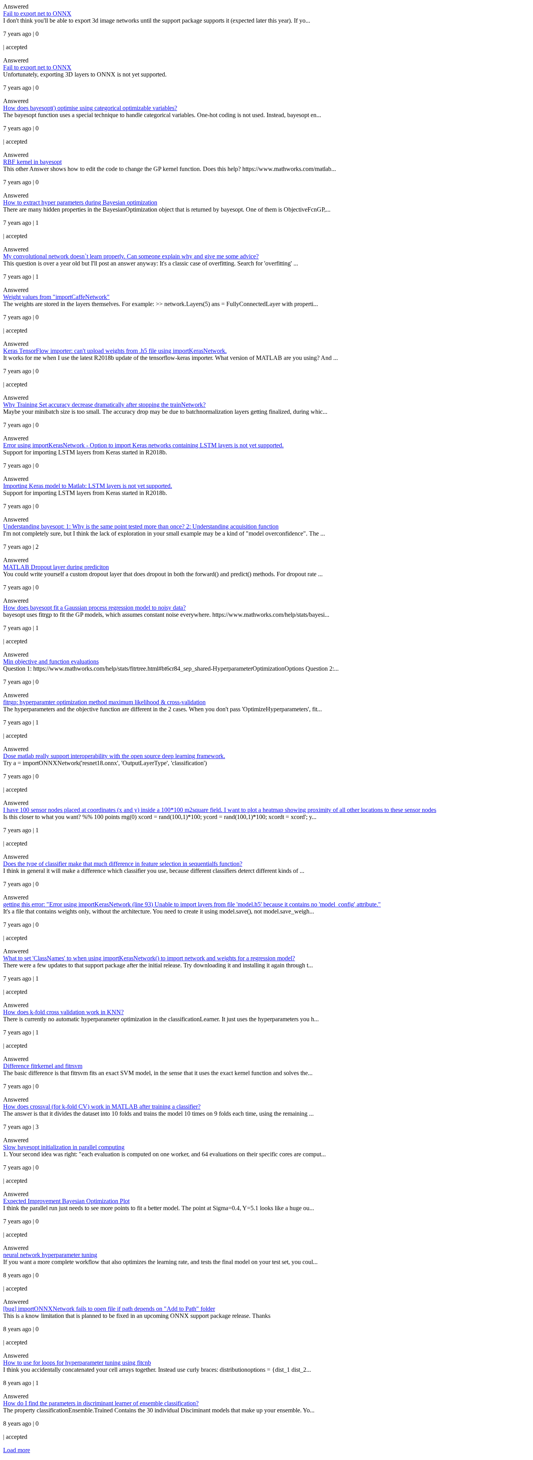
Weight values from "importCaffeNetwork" (56, 297)
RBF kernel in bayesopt (32, 161)
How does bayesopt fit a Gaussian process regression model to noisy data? (94, 607)
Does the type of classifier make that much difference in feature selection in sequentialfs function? (122, 863)
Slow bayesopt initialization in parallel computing (63, 1147)
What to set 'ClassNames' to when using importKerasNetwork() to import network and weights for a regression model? (149, 958)
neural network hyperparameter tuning (50, 1255)
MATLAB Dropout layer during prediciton (56, 567)
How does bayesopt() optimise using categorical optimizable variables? (90, 108)
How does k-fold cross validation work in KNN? (63, 1012)
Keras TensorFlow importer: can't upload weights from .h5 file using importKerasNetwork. (115, 350)
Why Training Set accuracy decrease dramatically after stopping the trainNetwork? (104, 404)
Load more (16, 1450)
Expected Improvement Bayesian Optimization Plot (66, 1201)
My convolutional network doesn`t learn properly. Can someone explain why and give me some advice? (131, 256)
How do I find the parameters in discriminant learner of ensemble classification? (101, 1403)
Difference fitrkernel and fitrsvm (42, 1066)
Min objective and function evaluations (51, 661)
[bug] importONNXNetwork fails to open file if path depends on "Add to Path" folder (109, 1308)
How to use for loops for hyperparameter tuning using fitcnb (77, 1362)
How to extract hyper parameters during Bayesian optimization (80, 202)
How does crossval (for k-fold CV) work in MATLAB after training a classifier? (102, 1106)
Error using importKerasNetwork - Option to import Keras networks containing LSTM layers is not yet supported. (143, 445)
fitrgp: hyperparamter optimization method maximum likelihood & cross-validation (104, 702)
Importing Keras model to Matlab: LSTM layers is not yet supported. (87, 486)
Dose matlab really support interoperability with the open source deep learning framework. (114, 756)
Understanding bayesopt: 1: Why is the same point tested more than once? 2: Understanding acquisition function (141, 526)
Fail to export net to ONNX (37, 13)
